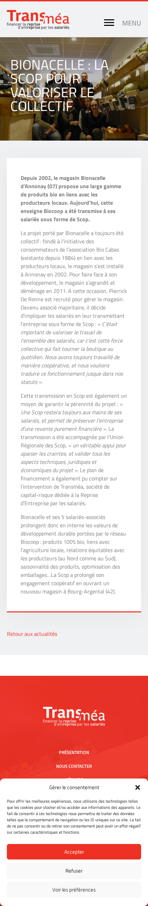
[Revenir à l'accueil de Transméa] (38, 27)
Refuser (74, 871)
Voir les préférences (74, 890)
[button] (137, 787)
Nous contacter (74, 766)
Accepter (74, 852)
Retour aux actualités (32, 634)
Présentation (74, 752)
